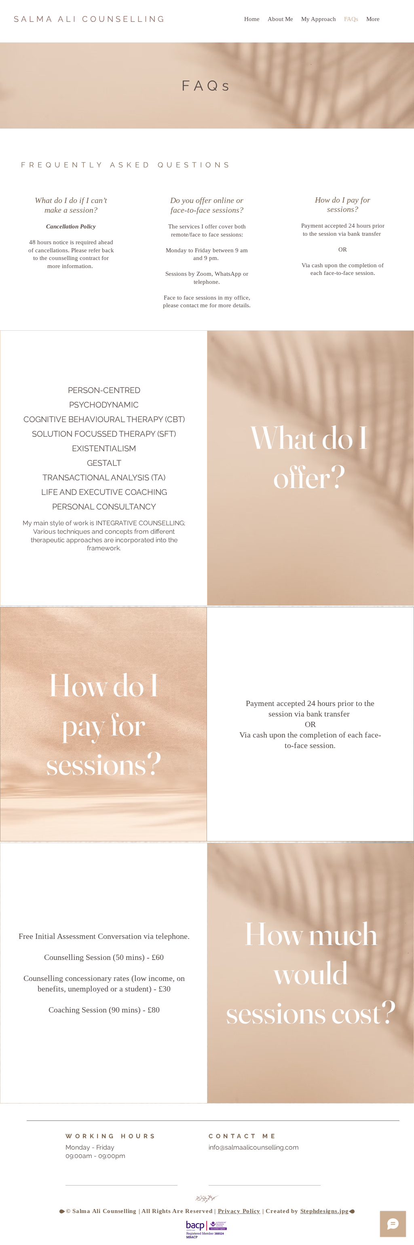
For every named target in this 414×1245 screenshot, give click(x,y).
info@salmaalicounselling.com (254, 1147)
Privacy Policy (239, 1211)
